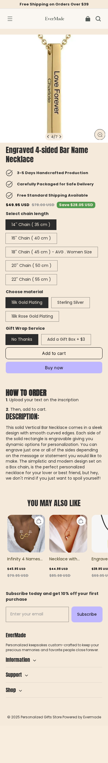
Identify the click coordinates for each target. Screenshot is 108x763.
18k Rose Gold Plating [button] (32, 316)
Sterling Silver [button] (70, 302)
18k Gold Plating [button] (27, 302)
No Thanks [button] (22, 339)
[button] (10, 19)
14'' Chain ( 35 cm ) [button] (31, 224)
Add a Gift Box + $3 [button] (66, 339)
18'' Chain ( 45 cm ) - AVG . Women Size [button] (52, 252)
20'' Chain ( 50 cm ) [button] (32, 265)
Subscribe (87, 614)
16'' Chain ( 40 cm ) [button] (31, 238)
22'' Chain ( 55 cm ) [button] (31, 279)
